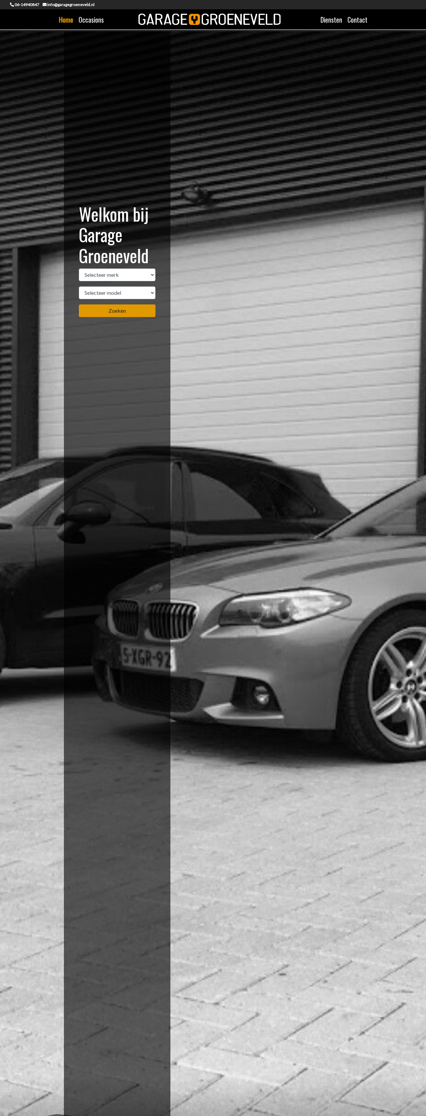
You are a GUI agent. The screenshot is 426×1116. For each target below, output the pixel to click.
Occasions (91, 20)
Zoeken (117, 310)
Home (66, 20)
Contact (357, 20)
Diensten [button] (331, 20)
